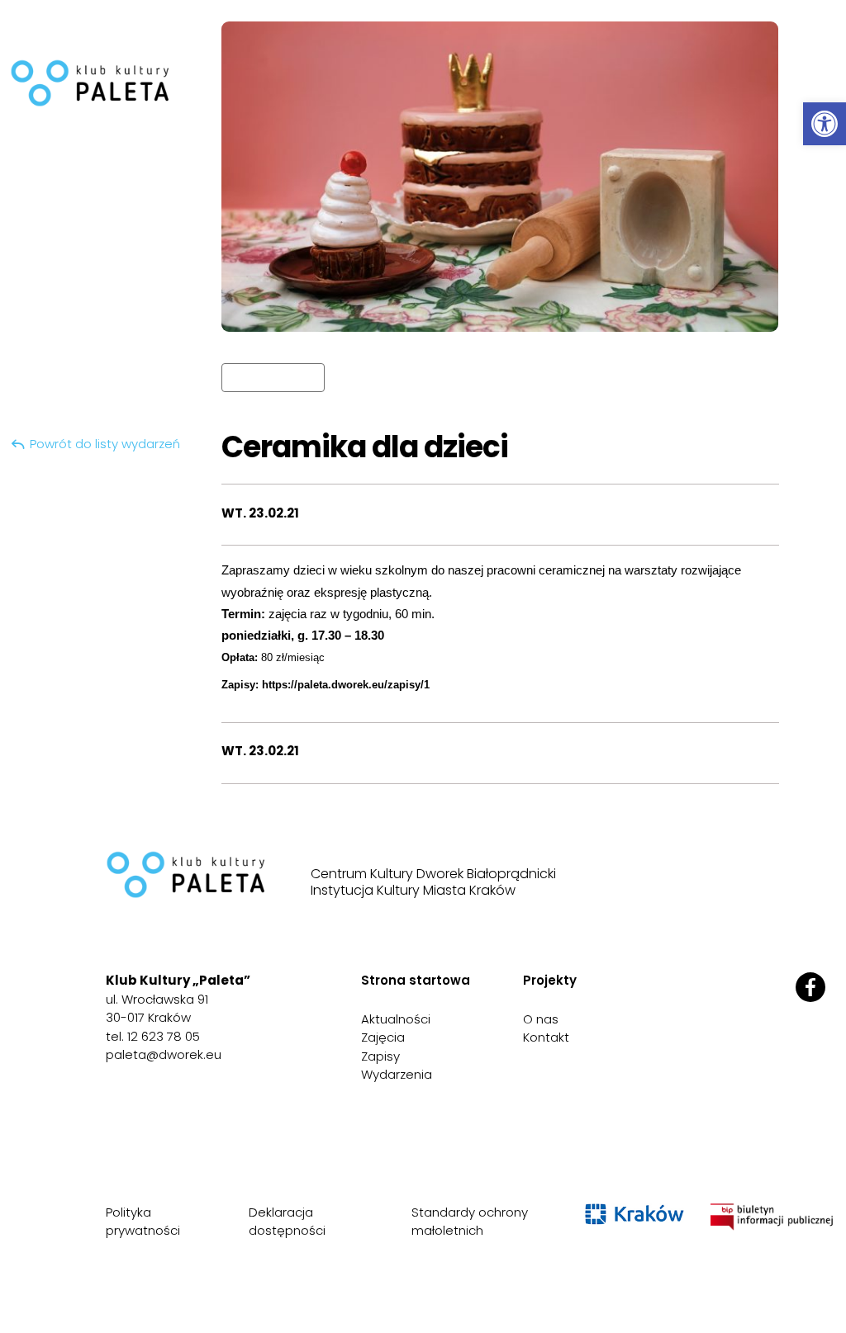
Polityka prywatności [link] (143, 1221)
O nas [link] (540, 1019)
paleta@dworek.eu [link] (163, 1054)
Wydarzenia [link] (396, 1074)
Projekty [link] (550, 980)
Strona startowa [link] (415, 980)
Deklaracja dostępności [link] (287, 1221)
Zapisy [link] (380, 1056)
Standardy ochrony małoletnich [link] (469, 1221)
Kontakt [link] (546, 1037)
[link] (824, 123)
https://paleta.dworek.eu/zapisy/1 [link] (346, 684)
